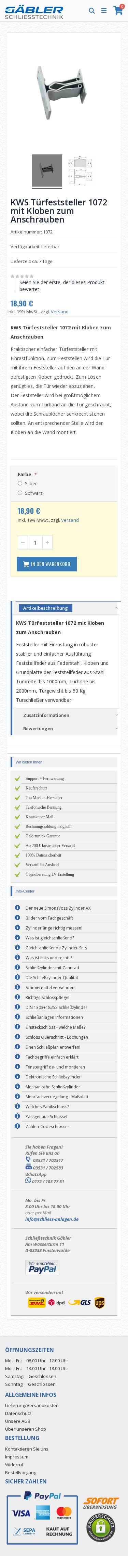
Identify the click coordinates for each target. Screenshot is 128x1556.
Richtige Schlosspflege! (47, 997)
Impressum (16, 1457)
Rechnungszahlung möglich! (49, 826)
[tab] (68, 608)
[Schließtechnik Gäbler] (34, 10)
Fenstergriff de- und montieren (55, 1067)
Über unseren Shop (25, 1429)
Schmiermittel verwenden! (50, 987)
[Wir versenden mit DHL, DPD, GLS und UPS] (66, 1309)
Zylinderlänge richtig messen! (54, 928)
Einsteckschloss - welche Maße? (55, 1027)
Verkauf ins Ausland (42, 864)
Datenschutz (18, 1413)
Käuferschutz (36, 788)
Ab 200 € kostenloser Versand (50, 845)
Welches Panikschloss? (47, 1107)
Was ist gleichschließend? (50, 938)
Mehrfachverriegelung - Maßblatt (57, 1097)
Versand (60, 311)
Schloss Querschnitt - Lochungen (57, 1037)
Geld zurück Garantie (43, 836)
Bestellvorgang (20, 1472)
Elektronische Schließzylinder (53, 1077)
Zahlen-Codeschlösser (47, 1126)
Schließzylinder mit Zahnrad (52, 968)
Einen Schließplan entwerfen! (53, 1047)
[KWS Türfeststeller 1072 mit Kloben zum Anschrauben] (47, 171)
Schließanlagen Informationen (54, 1017)
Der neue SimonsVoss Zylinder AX (58, 908)
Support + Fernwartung (45, 778)
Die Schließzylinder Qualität (52, 978)
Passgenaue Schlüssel (46, 1116)
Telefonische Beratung (43, 807)
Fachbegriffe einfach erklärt (52, 1057)
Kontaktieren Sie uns (26, 1449)
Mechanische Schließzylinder (53, 1087)
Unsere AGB (17, 1421)
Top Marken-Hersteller (44, 797)
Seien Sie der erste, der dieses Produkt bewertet (61, 285)
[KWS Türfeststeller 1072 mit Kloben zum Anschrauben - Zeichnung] (81, 171)
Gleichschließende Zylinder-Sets (56, 948)
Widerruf (14, 1465)
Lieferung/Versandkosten (32, 1405)
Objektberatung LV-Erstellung (50, 874)
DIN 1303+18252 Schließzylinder (56, 1007)
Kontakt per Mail (39, 816)
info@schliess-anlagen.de (52, 1219)
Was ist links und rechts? (49, 958)
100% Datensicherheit (43, 855)
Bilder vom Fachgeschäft (49, 918)
